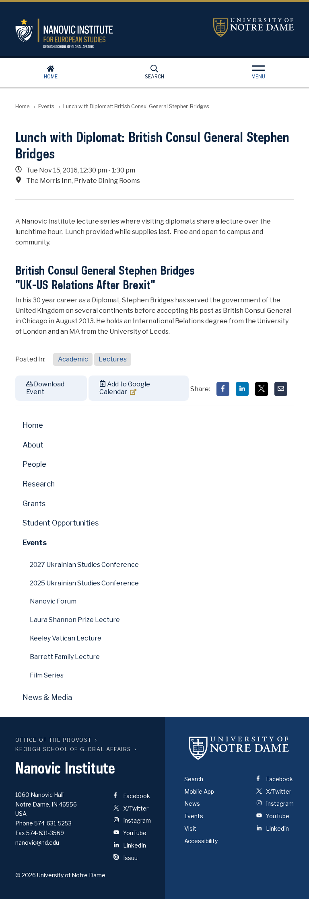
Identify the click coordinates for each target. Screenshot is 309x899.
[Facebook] (222, 389)
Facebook (136, 795)
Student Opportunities (61, 523)
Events (46, 106)
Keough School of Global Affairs (73, 749)
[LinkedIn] (242, 389)
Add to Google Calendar (124, 388)
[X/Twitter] (261, 389)
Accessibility (201, 840)
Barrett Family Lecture (65, 657)
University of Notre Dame (253, 27)
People (34, 464)
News (192, 803)
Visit (190, 828)
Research (39, 484)
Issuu (130, 857)
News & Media (47, 697)
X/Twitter (135, 808)
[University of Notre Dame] (239, 748)
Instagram (136, 820)
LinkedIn (134, 845)
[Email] (280, 389)
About (33, 445)
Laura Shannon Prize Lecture (75, 620)
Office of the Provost (53, 740)
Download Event (45, 388)
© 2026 (25, 875)
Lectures (113, 359)
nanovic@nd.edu (37, 842)
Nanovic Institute (108, 33)
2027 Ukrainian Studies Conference (84, 565)
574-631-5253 (53, 823)
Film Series (47, 675)
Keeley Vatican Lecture (65, 638)
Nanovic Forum (53, 601)
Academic (73, 359)
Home (51, 77)
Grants (34, 503)
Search (154, 77)
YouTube (134, 832)
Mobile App (199, 791)
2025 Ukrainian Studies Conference (84, 583)
